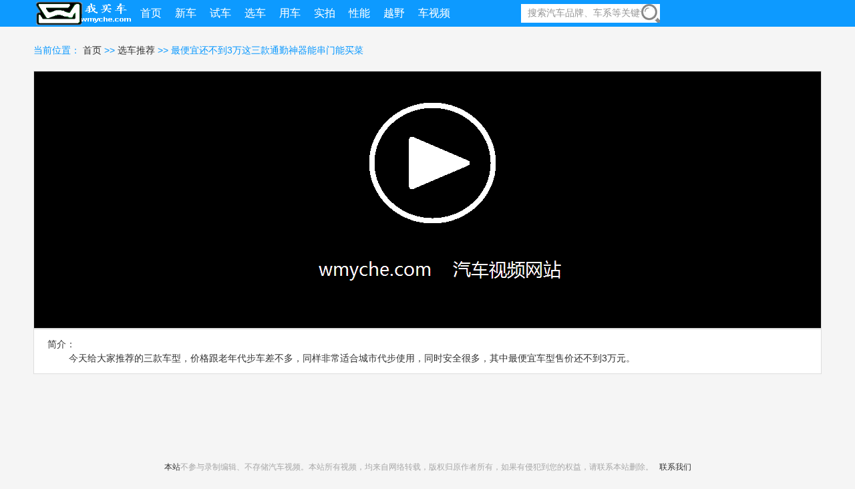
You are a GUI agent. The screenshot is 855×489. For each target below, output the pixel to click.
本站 (172, 467)
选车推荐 (136, 50)
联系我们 (675, 467)
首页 (93, 50)
